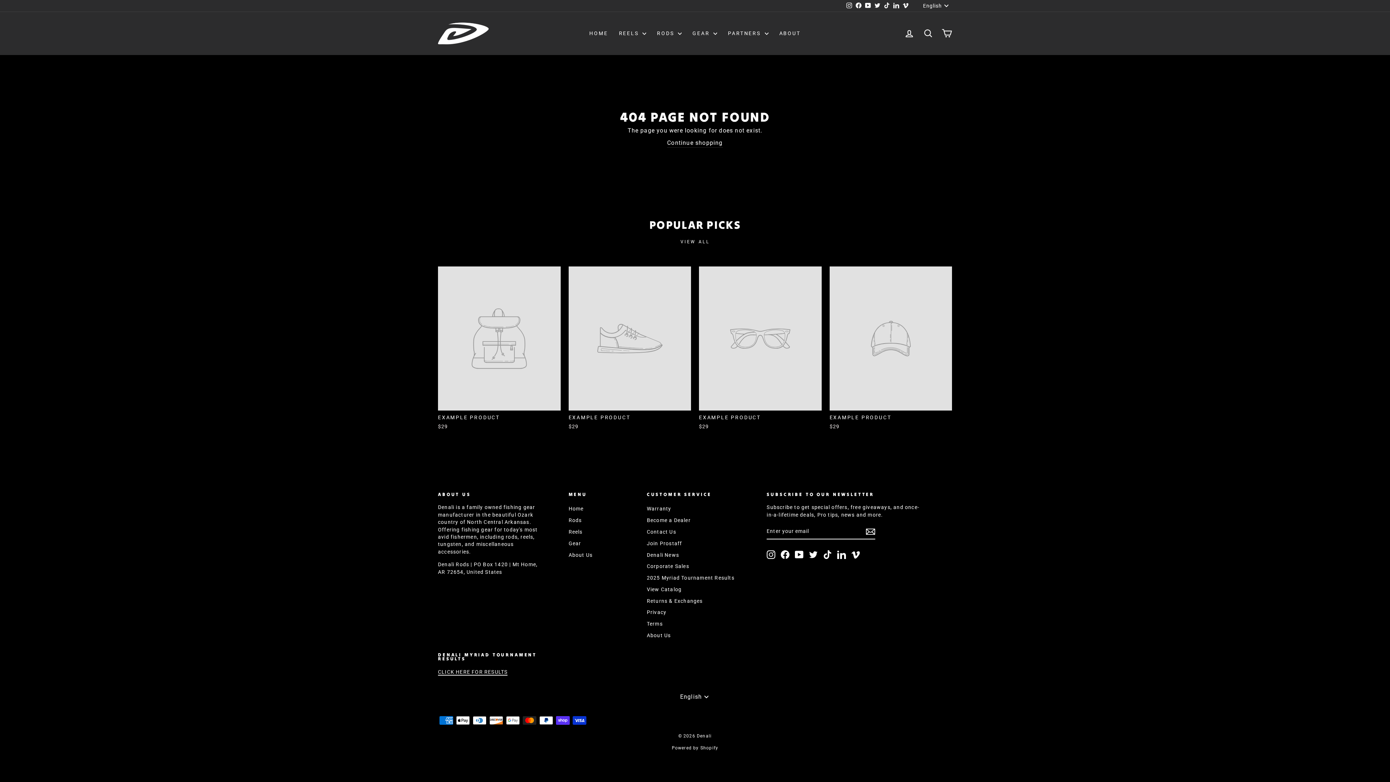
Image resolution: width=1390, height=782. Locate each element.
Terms (655, 624)
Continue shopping (695, 142)
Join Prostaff (664, 543)
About (790, 33)
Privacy (656, 612)
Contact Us (661, 532)
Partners (745, 33)
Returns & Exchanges (675, 601)
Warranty (659, 509)
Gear (702, 33)
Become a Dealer (669, 520)
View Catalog (664, 589)
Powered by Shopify (695, 748)
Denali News (663, 555)
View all (695, 241)
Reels (630, 33)
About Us (581, 555)
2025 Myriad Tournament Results (690, 578)
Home (598, 33)
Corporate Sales (668, 566)
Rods (666, 33)
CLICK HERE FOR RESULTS (472, 672)
